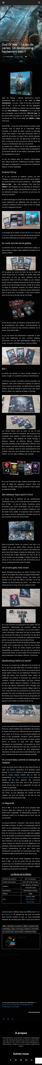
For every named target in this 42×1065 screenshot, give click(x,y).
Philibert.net (8, 914)
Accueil (4, 8)
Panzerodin (10, 56)
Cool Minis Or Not (33, 926)
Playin (38, 912)
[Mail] (18, 940)
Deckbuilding (6, 928)
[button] (3, 2)
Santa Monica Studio (30, 931)
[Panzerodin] (3, 57)
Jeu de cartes (9, 931)
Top (22, 40)
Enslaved (32, 233)
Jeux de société (11, 8)
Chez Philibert (30, 899)
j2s (3, 931)
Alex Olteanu (11, 926)
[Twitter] (21, 940)
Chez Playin (30, 902)
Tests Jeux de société (15, 40)
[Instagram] (8, 1019)
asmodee (18, 926)
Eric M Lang (20, 928)
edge (13, 928)
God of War (35, 928)
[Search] (39, 2)
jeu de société (19, 931)
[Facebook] (3, 1019)
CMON (25, 926)
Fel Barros (27, 928)
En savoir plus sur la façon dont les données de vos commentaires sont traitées (19, 1004)
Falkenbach (6, 235)
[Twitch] (26, 1060)
